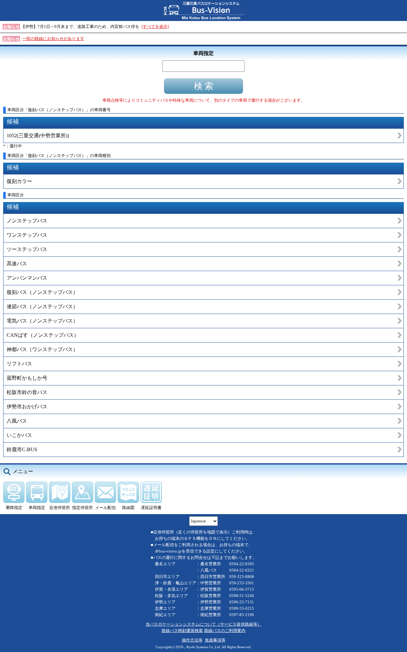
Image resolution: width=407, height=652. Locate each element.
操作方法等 (192, 640)
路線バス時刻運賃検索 (182, 630)
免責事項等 (215, 640)
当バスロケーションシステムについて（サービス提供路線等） (203, 624)
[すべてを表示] (155, 26)
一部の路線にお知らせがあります (53, 38)
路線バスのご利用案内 (224, 630)
